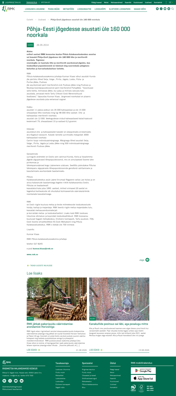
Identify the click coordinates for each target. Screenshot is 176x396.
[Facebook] (157, 9)
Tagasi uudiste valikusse (41, 265)
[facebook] (4, 381)
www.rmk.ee (32, 254)
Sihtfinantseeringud (89, 378)
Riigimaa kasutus (88, 369)
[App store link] (152, 378)
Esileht (30, 19)
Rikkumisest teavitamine (12, 389)
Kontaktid (158, 2)
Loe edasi (32, 350)
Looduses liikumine (35, 9)
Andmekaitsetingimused (12, 386)
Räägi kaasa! (96, 2)
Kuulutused (138, 2)
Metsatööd (68, 9)
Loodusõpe (100, 9)
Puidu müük (54, 9)
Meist (106, 2)
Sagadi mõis (140, 9)
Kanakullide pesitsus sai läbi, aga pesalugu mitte (118, 324)
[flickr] (21, 381)
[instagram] (10, 381)
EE (170, 2)
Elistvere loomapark (120, 9)
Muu (83, 387)
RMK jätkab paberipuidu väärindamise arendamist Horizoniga (50, 325)
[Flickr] (168, 9)
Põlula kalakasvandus (90, 384)
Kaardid (128, 2)
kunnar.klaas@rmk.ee (43, 249)
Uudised (148, 2)
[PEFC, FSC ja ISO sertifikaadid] (152, 388)
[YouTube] (165, 9)
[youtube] (16, 381)
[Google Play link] (152, 371)
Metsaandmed (116, 2)
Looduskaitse (84, 9)
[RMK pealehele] (8, 12)
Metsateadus (87, 381)
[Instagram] (161, 9)
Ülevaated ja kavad (89, 375)
